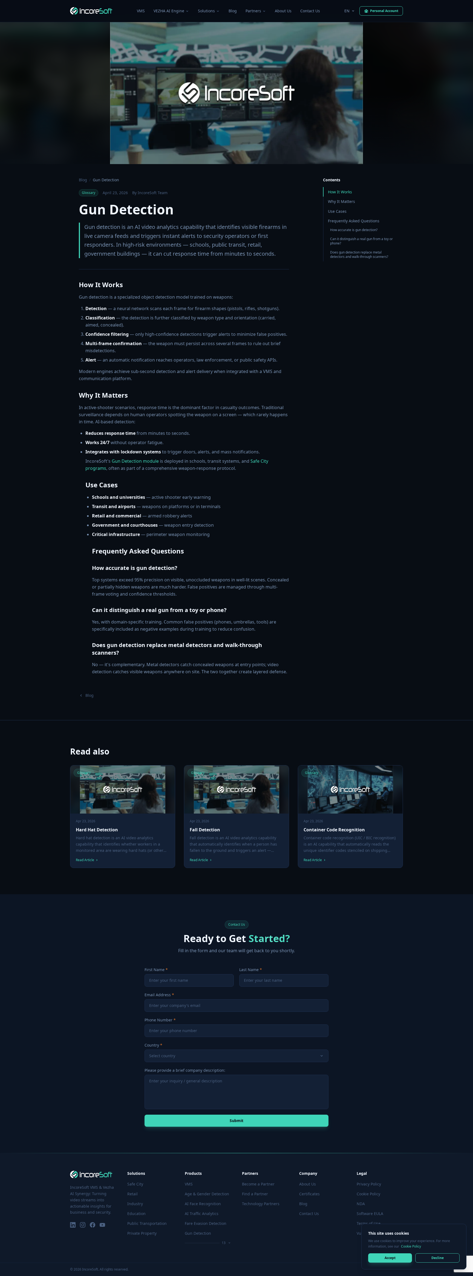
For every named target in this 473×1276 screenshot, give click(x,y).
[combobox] (236, 1056)
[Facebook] (92, 1225)
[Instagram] (82, 1225)
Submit (236, 1120)
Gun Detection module (135, 461)
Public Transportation (147, 1223)
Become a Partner (258, 1184)
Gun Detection (198, 1233)
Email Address (158, 994)
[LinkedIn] (73, 1225)
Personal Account (384, 10)
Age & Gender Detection (207, 1193)
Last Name (249, 969)
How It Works (340, 191)
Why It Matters (341, 201)
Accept (390, 1257)
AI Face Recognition (203, 1203)
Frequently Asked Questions (353, 220)
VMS (141, 10)
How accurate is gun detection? (353, 230)
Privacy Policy (369, 1184)
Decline (437, 1257)
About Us (283, 10)
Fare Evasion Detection (205, 1223)
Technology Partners (260, 1203)
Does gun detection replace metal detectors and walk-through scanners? (359, 254)
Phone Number (158, 1019)
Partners (253, 10)
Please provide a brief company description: (185, 1070)
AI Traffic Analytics (201, 1213)
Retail (132, 1193)
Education (136, 1213)
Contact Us (310, 10)
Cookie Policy (411, 1246)
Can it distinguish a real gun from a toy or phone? (361, 241)
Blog (233, 10)
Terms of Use (368, 1223)
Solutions (206, 10)
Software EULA (370, 1213)
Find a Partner (255, 1193)
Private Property (142, 1233)
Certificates (309, 1193)
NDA (361, 1203)
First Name (155, 969)
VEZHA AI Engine (169, 10)
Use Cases (337, 211)
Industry (135, 1203)
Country (152, 1045)
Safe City (135, 1184)
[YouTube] (102, 1225)
